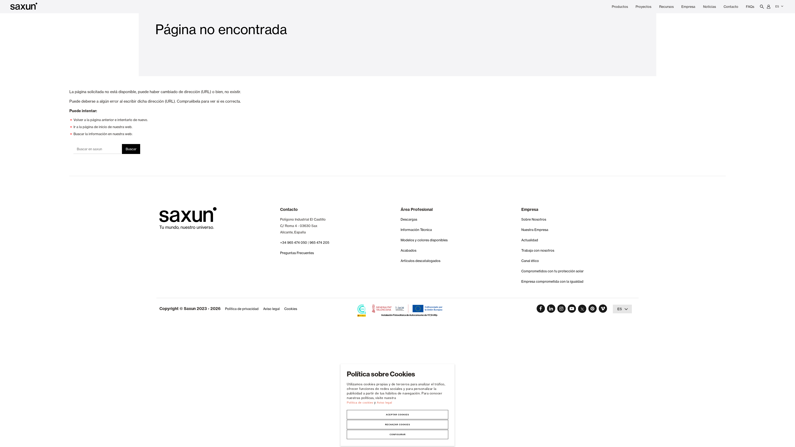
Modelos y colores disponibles (424, 240)
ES (777, 6)
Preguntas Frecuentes (297, 253)
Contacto (731, 7)
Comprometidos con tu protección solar (552, 271)
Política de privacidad (242, 309)
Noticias (709, 7)
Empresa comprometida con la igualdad (552, 281)
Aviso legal (384, 402)
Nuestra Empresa (534, 230)
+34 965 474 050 (293, 242)
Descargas (409, 219)
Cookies (290, 309)
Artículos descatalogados (420, 261)
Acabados (408, 250)
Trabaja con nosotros (537, 250)
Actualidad (529, 240)
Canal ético (530, 261)
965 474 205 (319, 242)
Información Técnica (416, 230)
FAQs (750, 7)
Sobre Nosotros (533, 219)
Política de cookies (360, 402)
